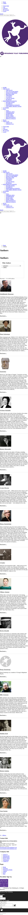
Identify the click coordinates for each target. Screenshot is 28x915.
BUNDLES (9, 99)
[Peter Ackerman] (5, 331)
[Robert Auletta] (5, 768)
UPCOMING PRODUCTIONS (13, 106)
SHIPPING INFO (10, 111)
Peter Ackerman (5, 334)
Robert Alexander (5, 449)
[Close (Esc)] (5, 913)
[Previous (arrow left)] (0, 914)
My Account (6, 10)
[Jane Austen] (5, 808)
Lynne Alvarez (4, 488)
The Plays (5, 868)
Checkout (5, 8)
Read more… (3, 316)
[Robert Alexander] (5, 446)
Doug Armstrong (5, 669)
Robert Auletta (4, 771)
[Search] (14, 15)
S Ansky (2, 563)
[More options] (1, 896)
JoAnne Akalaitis (5, 410)
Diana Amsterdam (5, 524)
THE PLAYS (6, 89)
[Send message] (14, 905)
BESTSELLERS (10, 94)
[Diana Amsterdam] (5, 521)
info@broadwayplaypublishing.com (8, 847)
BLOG (4, 120)
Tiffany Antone (4, 592)
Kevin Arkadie (4, 631)
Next (5, 835)
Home (4, 2)
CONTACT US (10, 124)
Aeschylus (3, 371)
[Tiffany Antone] (5, 589)
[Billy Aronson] (5, 692)
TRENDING (9, 95)
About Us (5, 854)
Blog (4, 874)
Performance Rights (7, 869)
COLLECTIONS (10, 98)
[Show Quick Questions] (4, 902)
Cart (4, 7)
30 (3, 835)
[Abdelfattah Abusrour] (5, 291)
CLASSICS (9, 97)
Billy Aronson (4, 695)
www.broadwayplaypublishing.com (8, 848)
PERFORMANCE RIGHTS (10, 101)
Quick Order (6, 6)
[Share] (3, 913)
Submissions (6, 860)
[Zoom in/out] (0, 913)
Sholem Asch (4, 733)
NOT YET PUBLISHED (12, 91)
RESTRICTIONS (10, 102)
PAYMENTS (9, 103)
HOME (5, 87)
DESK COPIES (10, 116)
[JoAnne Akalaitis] (5, 407)
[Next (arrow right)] (2, 914)
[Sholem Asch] (5, 730)
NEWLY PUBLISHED (11, 93)
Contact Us (5, 861)
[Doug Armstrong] (5, 666)
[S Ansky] (5, 559)
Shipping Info (6, 856)
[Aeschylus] (5, 368)
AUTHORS (6, 107)
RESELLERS (9, 114)
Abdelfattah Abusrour (7, 294)
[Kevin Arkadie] (5, 628)
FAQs (4, 109)
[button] (1, 13)
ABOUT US (6, 121)
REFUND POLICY (11, 117)
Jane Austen (3, 811)
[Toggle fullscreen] (2, 913)
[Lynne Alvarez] (5, 485)
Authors (5, 871)
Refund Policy (6, 857)
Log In (4, 11)
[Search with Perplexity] (1, 907)
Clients (4, 3)
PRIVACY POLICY (11, 118)
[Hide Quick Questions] (1, 902)
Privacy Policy (6, 858)
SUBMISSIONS (10, 113)
